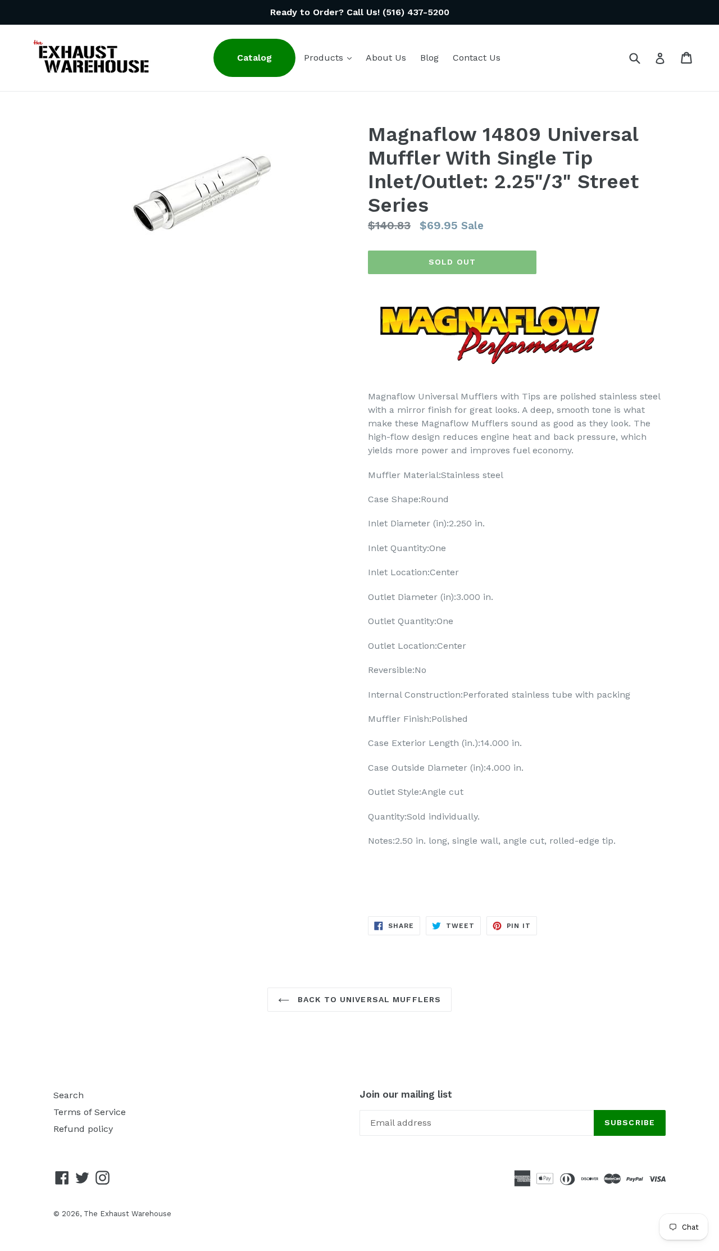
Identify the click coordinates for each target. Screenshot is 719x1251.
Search (68, 1095)
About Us (386, 57)
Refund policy (83, 1128)
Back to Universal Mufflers (368, 999)
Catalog (254, 57)
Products (330, 57)
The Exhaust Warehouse (127, 1213)
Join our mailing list (406, 1094)
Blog (429, 57)
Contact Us (476, 57)
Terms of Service (89, 1112)
